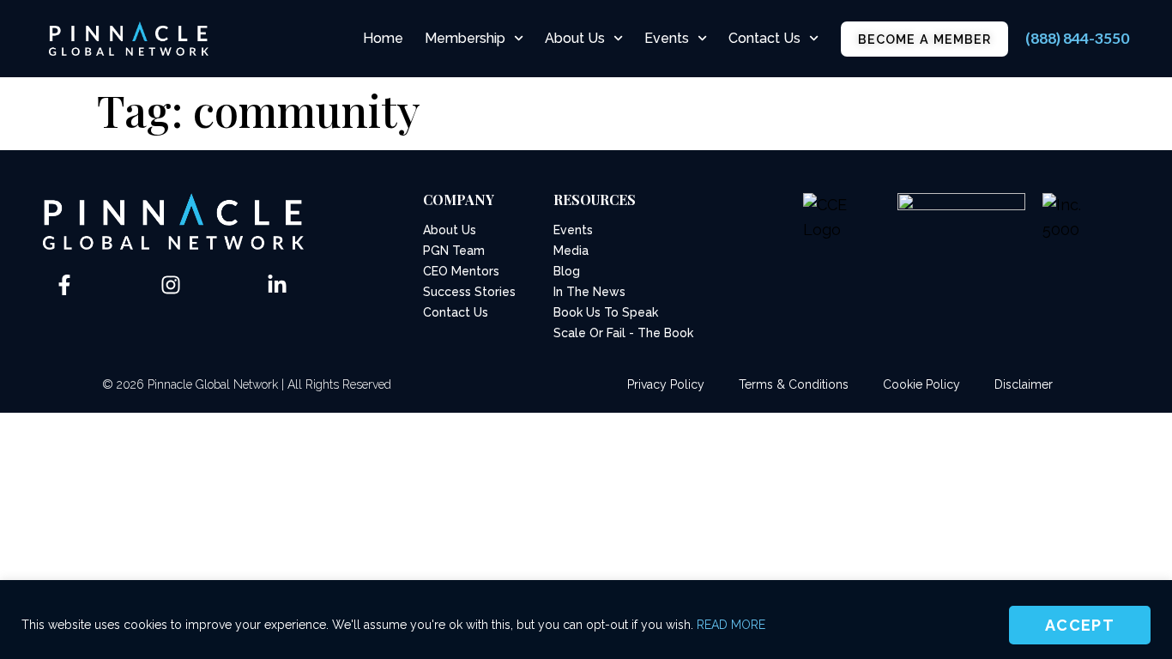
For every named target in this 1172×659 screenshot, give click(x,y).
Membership (465, 38)
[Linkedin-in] (277, 285)
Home (383, 38)
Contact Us (764, 38)
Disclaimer (1023, 384)
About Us (575, 38)
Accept (1080, 625)
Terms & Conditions (794, 384)
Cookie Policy (921, 384)
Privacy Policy (665, 384)
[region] (586, 619)
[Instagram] (170, 285)
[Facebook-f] (64, 285)
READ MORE (731, 625)
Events (666, 38)
